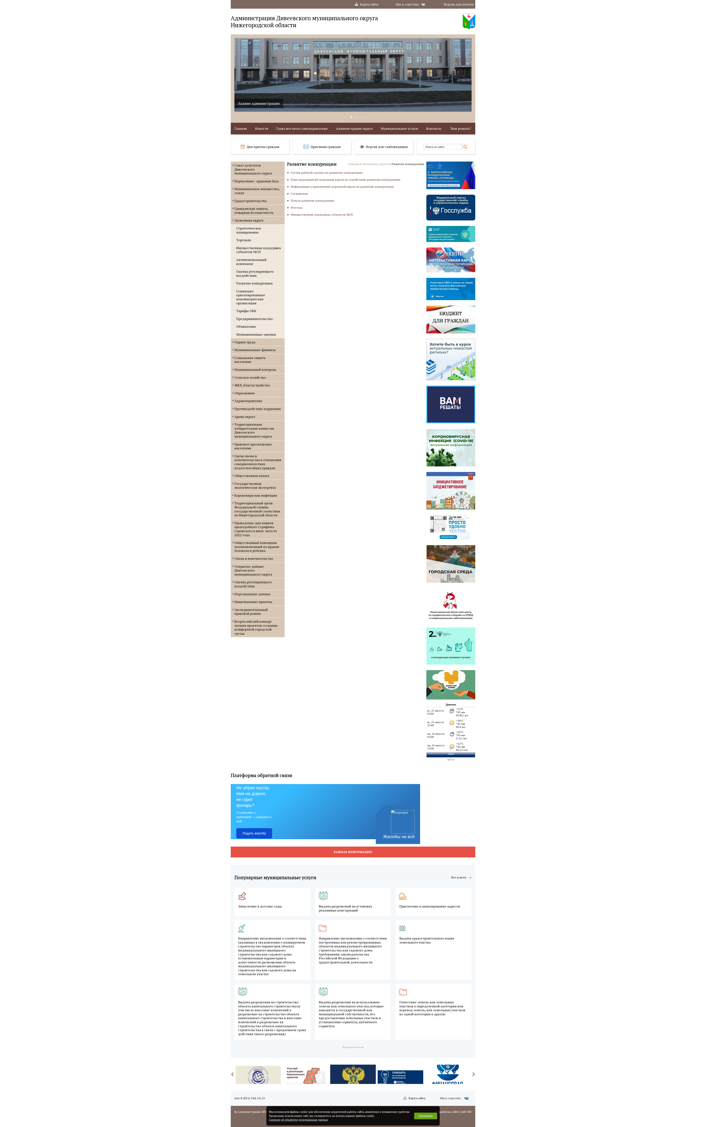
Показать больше (353, 1047)
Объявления (246, 326)
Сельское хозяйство (250, 377)
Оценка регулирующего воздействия (255, 273)
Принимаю (426, 1116)
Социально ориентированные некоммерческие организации (250, 297)
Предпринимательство (254, 318)
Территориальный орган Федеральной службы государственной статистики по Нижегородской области (257, 509)
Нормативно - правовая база (256, 181)
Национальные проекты (253, 601)
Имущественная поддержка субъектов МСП (258, 250)
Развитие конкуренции (254, 283)
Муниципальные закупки (256, 334)
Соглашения (299, 194)
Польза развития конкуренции (312, 201)
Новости (261, 129)
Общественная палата (251, 475)
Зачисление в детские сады (260, 906)
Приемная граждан (326, 146)
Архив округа (244, 416)
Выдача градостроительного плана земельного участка (426, 940)
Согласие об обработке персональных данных (298, 1119)
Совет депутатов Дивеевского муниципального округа (253, 169)
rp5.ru (450, 759)
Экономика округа (248, 220)
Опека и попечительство (253, 558)
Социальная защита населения (249, 359)
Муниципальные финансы (255, 350)
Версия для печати (458, 4)
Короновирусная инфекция (255, 495)
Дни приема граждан (263, 146)
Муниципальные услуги (399, 129)
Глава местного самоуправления (302, 129)
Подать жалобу (254, 833)
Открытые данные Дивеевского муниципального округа (253, 570)
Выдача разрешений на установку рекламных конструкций (345, 908)
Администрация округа (354, 129)
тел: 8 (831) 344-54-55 (249, 1098)
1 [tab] (351, 117)
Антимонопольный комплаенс (251, 261)
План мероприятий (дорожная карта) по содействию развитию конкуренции (345, 180)
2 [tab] (357, 117)
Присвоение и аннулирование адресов (429, 906)
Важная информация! (353, 852)
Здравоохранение (248, 401)
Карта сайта (369, 4)
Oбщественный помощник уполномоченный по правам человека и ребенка (256, 546)
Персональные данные (252, 594)
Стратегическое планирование (248, 230)
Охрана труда (244, 342)
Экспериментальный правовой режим (251, 611)
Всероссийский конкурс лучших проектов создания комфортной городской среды (255, 627)
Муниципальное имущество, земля (256, 191)
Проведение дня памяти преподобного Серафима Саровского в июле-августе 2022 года (255, 529)
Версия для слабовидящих (387, 146)
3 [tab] (362, 117)
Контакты (433, 129)
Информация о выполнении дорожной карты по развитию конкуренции (342, 187)
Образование (244, 393)
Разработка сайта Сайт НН (453, 1112)
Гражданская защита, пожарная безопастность (253, 210)
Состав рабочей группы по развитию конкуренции (326, 173)
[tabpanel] (353, 75)
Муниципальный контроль (255, 369)
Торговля (243, 240)
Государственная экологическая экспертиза (255, 485)
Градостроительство (250, 201)
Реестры (296, 208)
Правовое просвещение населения (253, 446)
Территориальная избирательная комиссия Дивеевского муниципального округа (254, 430)
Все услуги (458, 877)
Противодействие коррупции (257, 408)
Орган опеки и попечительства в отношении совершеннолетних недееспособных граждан (257, 462)
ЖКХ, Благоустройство (252, 385)
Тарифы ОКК (246, 311)
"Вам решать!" (461, 129)
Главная (240, 129)
